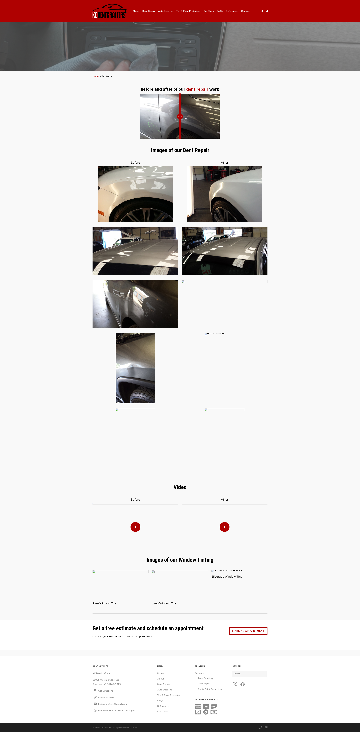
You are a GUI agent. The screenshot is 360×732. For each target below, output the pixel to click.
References (163, 706)
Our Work (162, 711)
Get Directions (105, 690)
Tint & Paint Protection (169, 695)
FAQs (160, 700)
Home (96, 76)
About (160, 678)
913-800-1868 (106, 697)
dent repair (197, 89)
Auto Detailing (164, 689)
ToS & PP (133, 728)
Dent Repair (163, 684)
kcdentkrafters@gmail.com (112, 704)
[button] (248, 631)
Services (199, 673)
